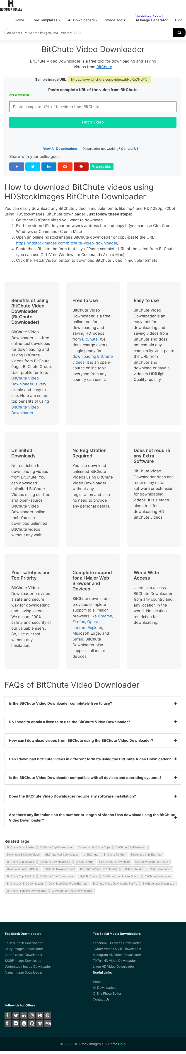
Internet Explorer (87, 627)
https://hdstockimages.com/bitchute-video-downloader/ (67, 243)
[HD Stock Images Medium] (39, 1015)
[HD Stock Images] (11, 9)
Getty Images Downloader (24, 949)
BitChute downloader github (121, 876)
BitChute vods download (158, 883)
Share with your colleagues (34, 156)
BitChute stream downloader (98, 869)
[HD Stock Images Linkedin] (23, 1015)
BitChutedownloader (158, 876)
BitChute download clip (55, 861)
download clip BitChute (146, 854)
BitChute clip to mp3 (20, 876)
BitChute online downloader (25, 883)
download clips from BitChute (68, 883)
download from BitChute (23, 869)
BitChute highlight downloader (26, 890)
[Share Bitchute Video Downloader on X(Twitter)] (32, 166)
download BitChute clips (94, 847)
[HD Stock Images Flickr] (15, 1023)
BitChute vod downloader (61, 854)
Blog (178, 20)
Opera (92, 621)
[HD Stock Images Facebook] (8, 1015)
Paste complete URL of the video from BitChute (93, 89)
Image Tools (115, 20)
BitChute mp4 (85, 861)
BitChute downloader (20, 847)
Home (19, 20)
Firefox (78, 621)
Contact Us (101, 999)
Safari (77, 639)
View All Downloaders (60, 148)
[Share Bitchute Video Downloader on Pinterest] (81, 166)
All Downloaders (82, 20)
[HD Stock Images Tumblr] (8, 1023)
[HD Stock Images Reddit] (23, 1023)
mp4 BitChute (88, 876)
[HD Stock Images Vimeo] (39, 1023)
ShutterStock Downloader (24, 943)
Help (122, 1044)
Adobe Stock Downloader (23, 955)
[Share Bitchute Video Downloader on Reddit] (65, 166)
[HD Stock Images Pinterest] (47, 1015)
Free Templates (45, 20)
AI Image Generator (152, 18)
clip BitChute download (114, 861)
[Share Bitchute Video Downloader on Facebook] (16, 166)
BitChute (104, 67)
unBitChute (91, 854)
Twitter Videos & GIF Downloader (117, 949)
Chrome (105, 616)
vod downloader (160, 869)
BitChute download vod (59, 869)
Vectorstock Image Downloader (28, 966)
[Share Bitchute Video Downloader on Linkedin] (48, 166)
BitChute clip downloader (56, 847)
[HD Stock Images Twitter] (15, 1015)
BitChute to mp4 (115, 854)
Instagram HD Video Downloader (117, 955)
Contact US (129, 148)
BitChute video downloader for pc (115, 883)
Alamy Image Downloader (23, 972)
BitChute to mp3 (133, 869)
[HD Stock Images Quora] (31, 1023)
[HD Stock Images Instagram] (31, 1015)
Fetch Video (93, 122)
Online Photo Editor (107, 993)
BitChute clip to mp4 (20, 861)
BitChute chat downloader (57, 876)
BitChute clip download (131, 847)
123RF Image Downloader (24, 960)
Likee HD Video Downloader (113, 966)
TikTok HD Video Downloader (114, 960)
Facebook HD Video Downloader (117, 943)
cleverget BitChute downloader (72, 890)
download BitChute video (23, 854)
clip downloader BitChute (151, 861)
